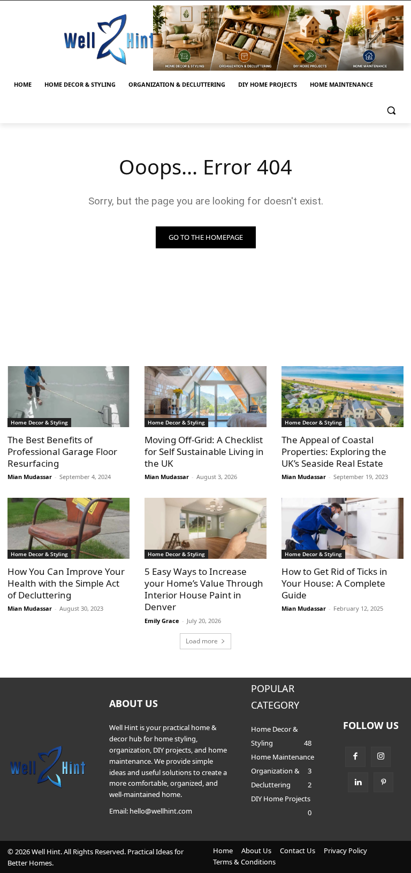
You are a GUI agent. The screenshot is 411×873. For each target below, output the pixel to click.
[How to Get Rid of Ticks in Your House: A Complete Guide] (342, 528)
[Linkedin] (358, 782)
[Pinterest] (384, 782)
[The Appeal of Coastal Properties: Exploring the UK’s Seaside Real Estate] (342, 396)
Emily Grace (161, 621)
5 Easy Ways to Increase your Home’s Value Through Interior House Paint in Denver (203, 589)
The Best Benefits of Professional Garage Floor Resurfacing (62, 451)
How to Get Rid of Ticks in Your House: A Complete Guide (334, 583)
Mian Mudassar (29, 477)
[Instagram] (381, 757)
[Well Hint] (109, 39)
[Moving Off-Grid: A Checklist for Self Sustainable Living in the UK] (205, 396)
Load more (202, 641)
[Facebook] (355, 757)
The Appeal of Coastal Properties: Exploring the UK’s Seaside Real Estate (333, 451)
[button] (391, 110)
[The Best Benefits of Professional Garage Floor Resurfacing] (68, 396)
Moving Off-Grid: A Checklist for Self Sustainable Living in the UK (204, 451)
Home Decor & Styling (39, 422)
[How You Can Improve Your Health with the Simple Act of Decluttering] (68, 528)
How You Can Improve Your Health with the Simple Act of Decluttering (66, 583)
